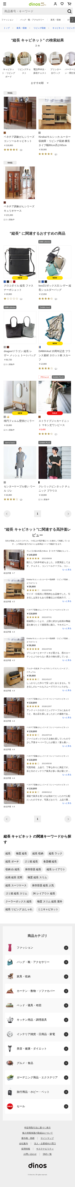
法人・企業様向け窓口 (45, 1143)
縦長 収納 (37, 853)
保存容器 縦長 (33, 869)
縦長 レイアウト (56, 869)
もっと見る (66, 570)
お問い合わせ (30, 1154)
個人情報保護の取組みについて (37, 1133)
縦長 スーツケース (16, 885)
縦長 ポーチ (12, 861)
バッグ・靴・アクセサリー (32, 20)
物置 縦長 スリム (37, 877)
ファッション (7, 20)
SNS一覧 (47, 1154)
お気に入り (62, 4)
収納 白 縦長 (12, 869)
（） (20, 150)
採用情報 (25, 1149)
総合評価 (9, 573)
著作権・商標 (27, 1138)
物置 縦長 (21, 853)
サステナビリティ (45, 1149)
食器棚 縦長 (50, 861)
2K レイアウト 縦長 (44, 893)
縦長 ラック (55, 853)
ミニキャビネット (48, 909)
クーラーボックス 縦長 (18, 901)
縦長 (8, 853)
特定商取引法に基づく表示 (37, 1127)
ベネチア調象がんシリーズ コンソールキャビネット (48, 610)
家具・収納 (56, 20)
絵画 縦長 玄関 (13, 877)
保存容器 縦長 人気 (43, 885)
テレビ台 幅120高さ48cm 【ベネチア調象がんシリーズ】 (50, 551)
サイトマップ (47, 1138)
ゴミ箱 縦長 (31, 861)
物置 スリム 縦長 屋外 (49, 901)
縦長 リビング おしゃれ (18, 909)
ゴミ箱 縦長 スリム (16, 893)
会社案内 (23, 1143)
